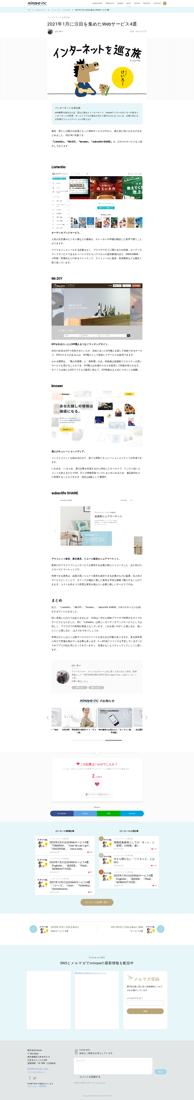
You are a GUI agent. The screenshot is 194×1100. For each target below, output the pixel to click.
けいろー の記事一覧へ (97, 902)
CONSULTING (97, 3)
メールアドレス (135, 998)
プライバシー (32, 1086)
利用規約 (42, 1086)
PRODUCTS (110, 3)
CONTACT (157, 3)
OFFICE (137, 3)
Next (146, 718)
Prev (48, 718)
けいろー (59, 31)
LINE (109, 814)
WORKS (120, 3)
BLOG (129, 3)
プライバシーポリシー (36, 1072)
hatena (132, 814)
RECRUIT (146, 3)
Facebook (62, 814)
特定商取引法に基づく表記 (37, 1069)
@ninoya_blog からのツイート (90, 973)
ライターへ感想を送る (98, 794)
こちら (85, 681)
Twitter (85, 814)
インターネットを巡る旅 (58, 17)
